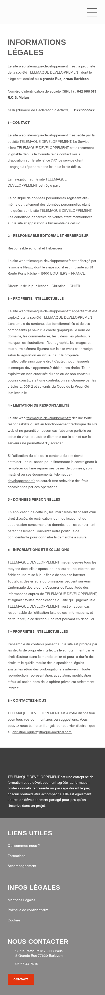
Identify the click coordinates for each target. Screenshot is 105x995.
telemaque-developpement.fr (49, 134)
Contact (21, 979)
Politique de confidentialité (28, 909)
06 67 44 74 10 (26, 963)
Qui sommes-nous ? (24, 845)
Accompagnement (22, 865)
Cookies (14, 919)
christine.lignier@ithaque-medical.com (42, 731)
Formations (16, 855)
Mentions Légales (21, 899)
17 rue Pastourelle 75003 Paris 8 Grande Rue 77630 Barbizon (39, 953)
